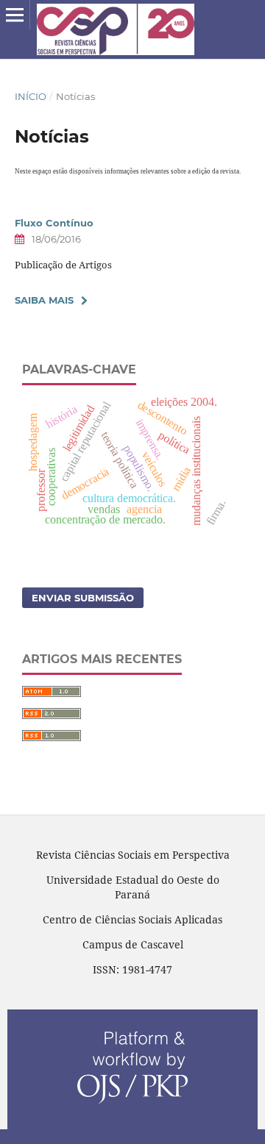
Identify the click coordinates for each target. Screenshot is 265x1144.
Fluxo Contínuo (54, 223)
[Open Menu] (14, 14)
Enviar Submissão (83, 598)
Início (30, 96)
